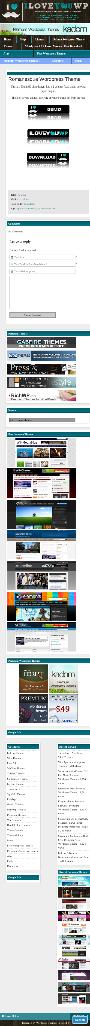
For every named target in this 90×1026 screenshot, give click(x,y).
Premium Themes (16, 814)
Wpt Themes (14, 820)
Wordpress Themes (46, 1022)
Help (23, 39)
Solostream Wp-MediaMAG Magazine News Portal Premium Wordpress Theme (73, 822)
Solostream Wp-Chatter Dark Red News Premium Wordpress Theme (73, 775)
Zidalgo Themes (15, 773)
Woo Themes (14, 758)
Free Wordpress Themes (20, 845)
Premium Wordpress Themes (22, 850)
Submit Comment (32, 315)
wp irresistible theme (26, 208)
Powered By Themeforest (71, 1022)
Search (80, 1020)
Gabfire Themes (15, 753)
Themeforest (29, 204)
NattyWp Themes (16, 809)
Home (7, 39)
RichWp (11, 799)
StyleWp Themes (16, 794)
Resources (58, 60)
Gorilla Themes (15, 804)
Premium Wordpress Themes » (21, 60)
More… (11, 840)
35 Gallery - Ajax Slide (70, 753)
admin (26, 199)
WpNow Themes (16, 768)
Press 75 (11, 763)
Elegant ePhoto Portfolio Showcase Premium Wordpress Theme (71, 805)
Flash (78, 60)
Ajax (6, 53)
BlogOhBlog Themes (18, 825)
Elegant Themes (15, 783)
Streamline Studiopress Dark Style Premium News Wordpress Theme (73, 839)
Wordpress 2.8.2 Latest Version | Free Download (53, 46)
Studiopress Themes (17, 778)
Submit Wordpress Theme (68, 39)
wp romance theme (46, 208)
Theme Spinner (15, 830)
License (39, 39)
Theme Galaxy (15, 835)
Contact (8, 46)
